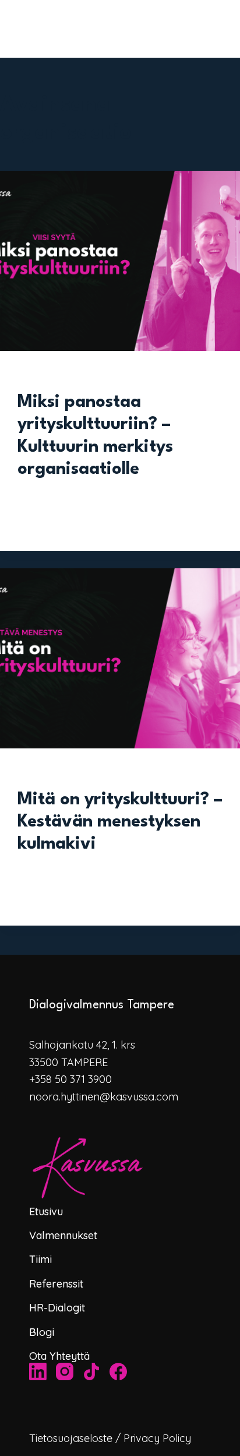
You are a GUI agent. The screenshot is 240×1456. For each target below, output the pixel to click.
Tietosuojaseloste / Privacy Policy (110, 1438)
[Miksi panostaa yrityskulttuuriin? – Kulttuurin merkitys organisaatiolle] (120, 261)
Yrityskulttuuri (47, 374)
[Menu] (235, 29)
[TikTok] (91, 1371)
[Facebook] (118, 1371)
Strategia (36, 771)
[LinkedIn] (38, 1371)
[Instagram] (64, 1371)
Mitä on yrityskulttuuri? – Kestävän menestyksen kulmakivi (120, 822)
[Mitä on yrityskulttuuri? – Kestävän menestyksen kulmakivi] (120, 658)
